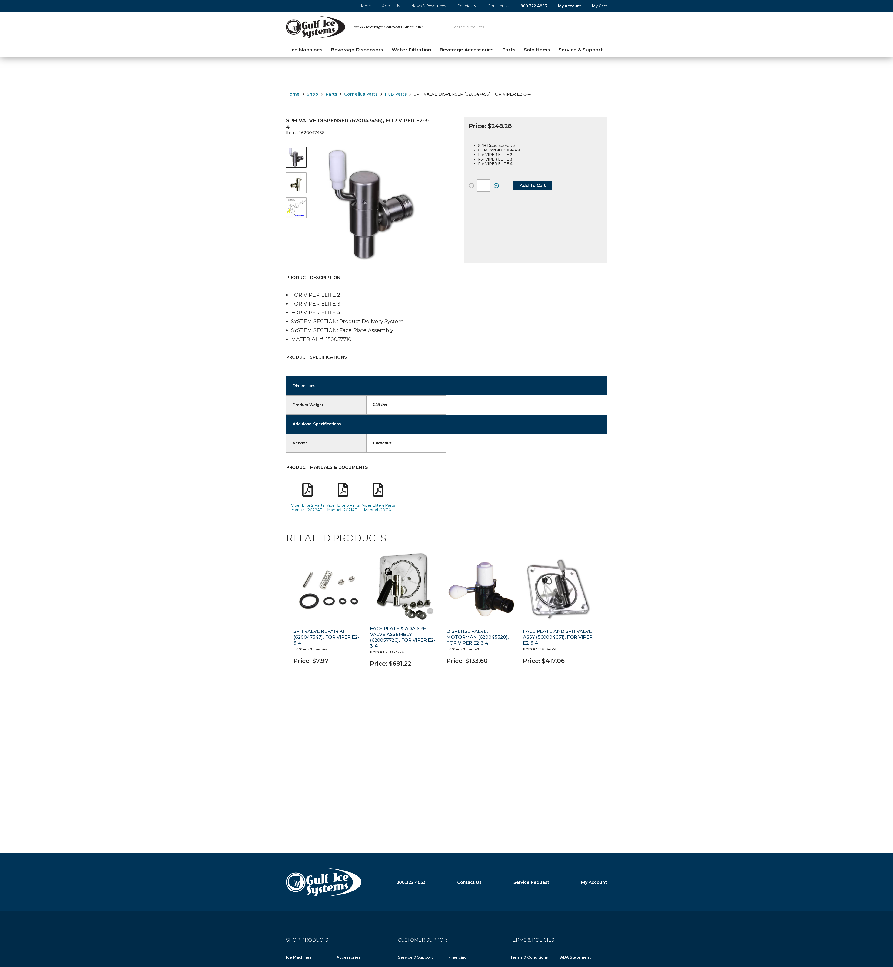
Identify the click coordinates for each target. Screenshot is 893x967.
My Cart (599, 6)
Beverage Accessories (466, 50)
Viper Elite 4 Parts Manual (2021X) (378, 507)
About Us (391, 6)
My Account (569, 6)
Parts (508, 50)
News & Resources (428, 6)
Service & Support (581, 50)
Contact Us (498, 6)
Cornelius (382, 443)
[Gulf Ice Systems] (323, 882)
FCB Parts (396, 94)
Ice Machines (306, 50)
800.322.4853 (533, 6)
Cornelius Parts (360, 94)
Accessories (348, 957)
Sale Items (537, 50)
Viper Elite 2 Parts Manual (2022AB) (307, 507)
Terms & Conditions (529, 957)
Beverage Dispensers (357, 50)
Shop (312, 94)
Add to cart (533, 185)
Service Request (531, 882)
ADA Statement (575, 957)
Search (601, 27)
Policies (464, 6)
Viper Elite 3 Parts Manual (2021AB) (343, 507)
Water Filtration (411, 50)
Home (365, 6)
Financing (457, 957)
